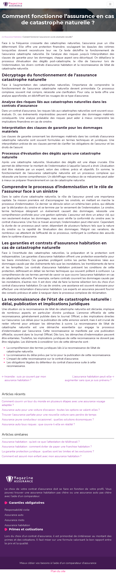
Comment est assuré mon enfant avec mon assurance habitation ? (41, 456)
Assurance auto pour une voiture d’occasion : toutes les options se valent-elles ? (51, 410)
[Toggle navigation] (110, 4)
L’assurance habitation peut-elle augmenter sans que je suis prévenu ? (88, 378)
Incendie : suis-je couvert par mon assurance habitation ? (25, 378)
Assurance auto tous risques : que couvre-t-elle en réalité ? (38, 424)
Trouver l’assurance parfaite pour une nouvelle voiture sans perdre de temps (49, 414)
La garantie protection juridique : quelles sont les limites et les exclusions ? (48, 451)
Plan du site (58, 571)
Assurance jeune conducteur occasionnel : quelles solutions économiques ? (48, 419)
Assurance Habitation (13, 37)
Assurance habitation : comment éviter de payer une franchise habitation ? (47, 446)
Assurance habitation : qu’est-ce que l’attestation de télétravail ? (41, 442)
